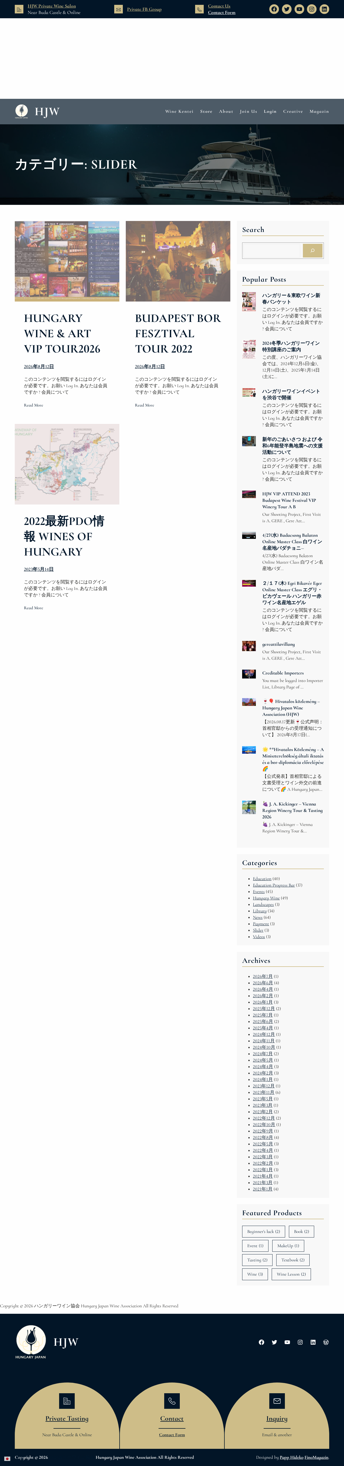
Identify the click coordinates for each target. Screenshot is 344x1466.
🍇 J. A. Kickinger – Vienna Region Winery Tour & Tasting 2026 (292, 810)
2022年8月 (263, 1137)
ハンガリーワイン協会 (72, 1457)
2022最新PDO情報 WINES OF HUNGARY (64, 536)
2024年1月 (263, 1079)
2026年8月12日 (39, 366)
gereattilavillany (278, 644)
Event (255, 1246)
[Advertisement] (172, 58)
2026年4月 (263, 989)
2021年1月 (263, 1189)
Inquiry (277, 1418)
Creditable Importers (283, 673)
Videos (259, 936)
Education (262, 878)
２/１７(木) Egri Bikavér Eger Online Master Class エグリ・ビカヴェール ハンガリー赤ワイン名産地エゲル (292, 592)
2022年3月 (263, 1157)
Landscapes (263, 904)
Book (301, 1231)
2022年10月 (264, 1124)
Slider (258, 930)
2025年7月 (263, 1015)
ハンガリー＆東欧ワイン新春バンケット (291, 298)
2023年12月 (264, 1086)
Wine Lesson (291, 1274)
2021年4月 (263, 1176)
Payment (261, 924)
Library (260, 911)
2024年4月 (263, 1066)
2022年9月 (263, 1131)
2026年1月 (263, 1002)
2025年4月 (263, 1028)
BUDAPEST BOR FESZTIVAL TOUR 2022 (178, 333)
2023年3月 (263, 1105)
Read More (33, 405)
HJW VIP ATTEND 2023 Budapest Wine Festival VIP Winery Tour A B (289, 500)
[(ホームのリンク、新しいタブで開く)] (31, 1342)
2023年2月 (263, 1112)
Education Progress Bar (274, 885)
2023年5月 (263, 1099)
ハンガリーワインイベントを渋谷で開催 (291, 394)
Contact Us (219, 6)
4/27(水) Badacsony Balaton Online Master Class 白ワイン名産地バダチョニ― (292, 541)
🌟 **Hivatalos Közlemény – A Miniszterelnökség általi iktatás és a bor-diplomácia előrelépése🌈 (293, 759)
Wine (255, 1274)
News (258, 917)
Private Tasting (66, 1418)
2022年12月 (264, 1118)
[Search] (312, 250)
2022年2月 (263, 1163)
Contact (172, 1418)
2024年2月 (263, 1073)
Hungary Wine (266, 898)
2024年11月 (264, 1041)
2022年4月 (263, 1150)
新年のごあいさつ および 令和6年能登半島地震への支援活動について (292, 445)
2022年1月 (263, 1170)
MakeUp (288, 1246)
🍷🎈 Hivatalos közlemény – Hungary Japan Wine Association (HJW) (291, 707)
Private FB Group (144, 9)
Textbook (292, 1260)
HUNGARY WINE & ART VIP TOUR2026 (62, 333)
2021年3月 (263, 1182)
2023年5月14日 (39, 569)
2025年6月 (263, 1021)
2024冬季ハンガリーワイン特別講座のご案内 (291, 346)
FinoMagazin (316, 1457)
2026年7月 (263, 976)
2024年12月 (264, 1034)
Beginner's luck (263, 1231)
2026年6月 (263, 983)
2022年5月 (263, 1144)
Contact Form (221, 12)
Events (259, 891)
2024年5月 (263, 1060)
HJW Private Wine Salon (52, 6)
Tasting (257, 1260)
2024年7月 (263, 1054)
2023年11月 (263, 1092)
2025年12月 (264, 1008)
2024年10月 (264, 1047)
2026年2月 (263, 996)
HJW (47, 111)
